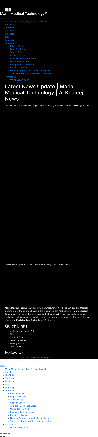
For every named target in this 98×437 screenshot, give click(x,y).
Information (10, 43)
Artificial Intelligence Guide (23, 58)
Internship (10, 40)
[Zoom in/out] (9, 433)
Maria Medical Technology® (37, 357)
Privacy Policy (17, 46)
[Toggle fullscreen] (6, 433)
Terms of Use (16, 52)
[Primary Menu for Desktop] (10, 10)
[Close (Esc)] (1, 433)
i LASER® (9, 27)
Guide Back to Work (19, 61)
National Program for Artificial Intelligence (30, 70)
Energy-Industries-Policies (22, 64)
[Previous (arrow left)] (1, 436)
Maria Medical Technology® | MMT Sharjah (25, 21)
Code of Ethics (17, 55)
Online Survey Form (19, 80)
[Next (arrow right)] (4, 436)
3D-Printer (10, 30)
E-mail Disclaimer (18, 67)
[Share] (4, 433)
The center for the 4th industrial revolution (30, 73)
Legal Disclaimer (18, 49)
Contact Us (10, 76)
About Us (9, 24)
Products (9, 33)
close (2, 18)
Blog (7, 37)
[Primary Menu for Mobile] (7, 10)
